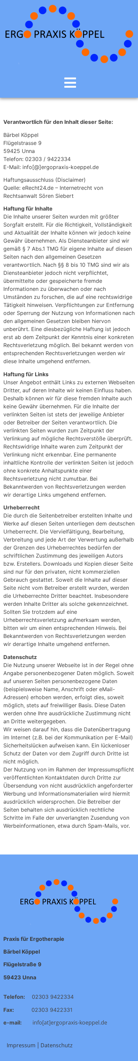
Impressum (21, 1045)
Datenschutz (57, 1045)
